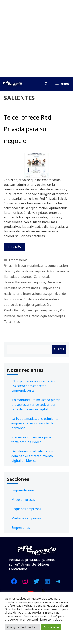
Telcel (8, 321)
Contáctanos (18, 569)
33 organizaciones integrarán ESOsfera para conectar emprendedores (33, 386)
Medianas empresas (26, 518)
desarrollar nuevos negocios (24, 282)
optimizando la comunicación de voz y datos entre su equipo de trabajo (35, 299)
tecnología (39, 316)
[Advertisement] (36, 38)
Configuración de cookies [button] (22, 627)
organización (40, 305)
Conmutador (42, 276)
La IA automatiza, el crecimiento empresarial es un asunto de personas (34, 423)
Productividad (14, 310)
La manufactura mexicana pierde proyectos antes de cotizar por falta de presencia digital (35, 404)
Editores (43, 564)
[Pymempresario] (12, 84)
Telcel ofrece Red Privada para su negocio (27, 129)
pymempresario (46, 310)
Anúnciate (28, 564)
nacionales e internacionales (25, 293)
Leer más (14, 247)
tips (17, 321)
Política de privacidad (24, 560)
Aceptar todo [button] (51, 627)
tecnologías (56, 316)
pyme (29, 310)
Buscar (59, 349)
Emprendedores (23, 490)
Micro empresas (23, 499)
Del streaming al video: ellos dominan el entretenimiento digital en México (32, 456)
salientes (23, 316)
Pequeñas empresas (26, 509)
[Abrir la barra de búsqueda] (46, 84)
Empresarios (18, 260)
